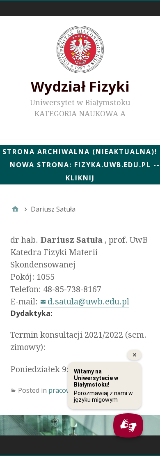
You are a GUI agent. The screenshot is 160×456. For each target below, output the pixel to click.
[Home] (15, 209)
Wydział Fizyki (80, 86)
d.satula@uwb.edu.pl (88, 301)
